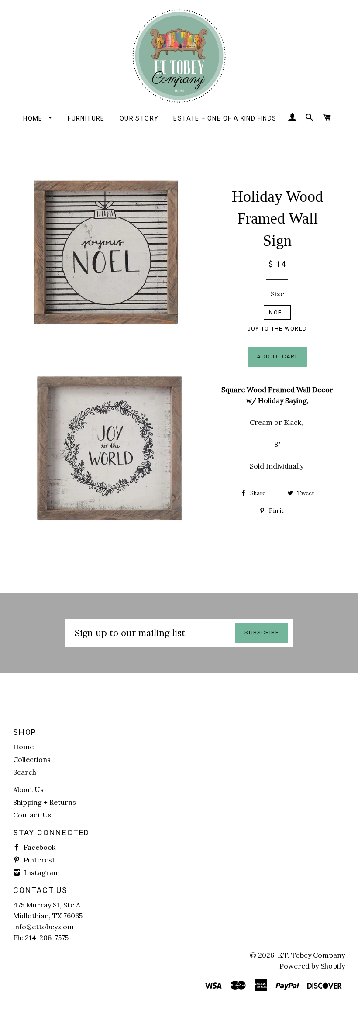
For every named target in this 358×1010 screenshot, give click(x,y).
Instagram (41, 872)
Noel (277, 312)
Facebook (38, 847)
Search (24, 772)
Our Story (139, 118)
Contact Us (32, 814)
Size (277, 294)
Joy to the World (277, 328)
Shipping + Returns (44, 802)
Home (34, 118)
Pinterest (38, 859)
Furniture (86, 118)
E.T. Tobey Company (311, 955)
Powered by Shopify (312, 966)
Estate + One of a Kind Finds (224, 118)
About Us (28, 789)
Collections (32, 759)
